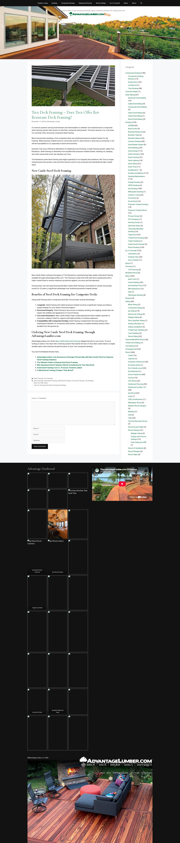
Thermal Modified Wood (134, 339)
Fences (131, 378)
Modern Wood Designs (137, 406)
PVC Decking (133, 219)
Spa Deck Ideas (134, 226)
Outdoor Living (43, 3)
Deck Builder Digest (135, 145)
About (109, 773)
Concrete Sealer (131, 91)
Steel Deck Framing (64, 381)
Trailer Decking (134, 241)
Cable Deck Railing (135, 104)
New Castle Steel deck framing (68, 341)
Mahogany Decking (135, 192)
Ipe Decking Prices (135, 285)
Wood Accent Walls (135, 427)
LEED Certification (135, 399)
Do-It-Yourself (115, 3)
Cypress (131, 359)
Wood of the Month (135, 448)
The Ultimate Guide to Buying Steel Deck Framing (57, 362)
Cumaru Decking (134, 141)
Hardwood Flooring (85, 3)
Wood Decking (133, 247)
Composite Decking (68, 3)
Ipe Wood (132, 393)
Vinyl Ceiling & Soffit (138, 442)
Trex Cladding (133, 333)
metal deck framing (50, 381)
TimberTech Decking (136, 238)
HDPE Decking (133, 185)
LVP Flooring (133, 270)
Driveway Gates (134, 365)
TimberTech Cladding (136, 330)
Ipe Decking (132, 188)
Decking (54, 3)
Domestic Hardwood (136, 362)
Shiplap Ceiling (136, 433)
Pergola (128, 298)
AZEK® (131, 125)
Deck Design (133, 151)
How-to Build (133, 260)
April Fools (132, 279)
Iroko (130, 396)
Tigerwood (132, 235)
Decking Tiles (133, 257)
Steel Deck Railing (135, 116)
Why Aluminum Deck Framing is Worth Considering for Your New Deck (65, 365)
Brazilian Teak (133, 135)
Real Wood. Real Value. (121, 773)
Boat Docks (132, 129)
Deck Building (133, 148)
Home (103, 773)
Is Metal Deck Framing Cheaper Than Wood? (55, 370)
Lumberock (132, 85)
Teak (130, 418)
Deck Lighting (133, 160)
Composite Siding (135, 308)
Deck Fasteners (134, 154)
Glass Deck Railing (135, 113)
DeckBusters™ (133, 170)
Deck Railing (130, 95)
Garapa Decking (134, 182)
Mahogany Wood (134, 403)
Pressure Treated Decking (138, 204)
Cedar (130, 355)
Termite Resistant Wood (137, 421)
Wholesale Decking (135, 295)
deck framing (38, 381)
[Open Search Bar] (141, 3)
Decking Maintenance (136, 176)
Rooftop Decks (134, 222)
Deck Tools (132, 167)
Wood (134, 3)
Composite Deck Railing (137, 107)
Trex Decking (48, 378)
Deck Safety (133, 164)
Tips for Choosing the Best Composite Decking (50, 385)
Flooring (128, 266)
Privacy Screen (134, 216)
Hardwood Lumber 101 (137, 387)
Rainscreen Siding (135, 314)
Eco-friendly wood (135, 368)
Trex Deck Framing (77, 381)
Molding (131, 412)
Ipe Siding (132, 311)
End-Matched (133, 371)
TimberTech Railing (132, 343)
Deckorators (133, 82)
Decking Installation (136, 173)
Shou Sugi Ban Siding (136, 320)
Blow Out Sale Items (41, 383)
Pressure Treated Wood (137, 210)
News (126, 3)
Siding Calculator (134, 324)
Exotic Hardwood (135, 374)
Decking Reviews (146, 773)
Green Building (133, 282)
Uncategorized (131, 349)
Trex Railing (129, 346)
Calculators (132, 254)
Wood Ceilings (101, 3)
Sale (129, 292)
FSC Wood (132, 381)
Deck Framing (38, 378)
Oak (129, 415)
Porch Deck (132, 201)
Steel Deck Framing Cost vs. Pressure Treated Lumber (59, 368)
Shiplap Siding (133, 317)
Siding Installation (135, 327)
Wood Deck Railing (135, 119)
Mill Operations (134, 289)
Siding (127, 301)
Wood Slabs (133, 454)
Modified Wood (131, 273)
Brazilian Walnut (134, 138)
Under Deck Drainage (136, 244)
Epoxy (127, 263)
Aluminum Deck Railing (137, 98)
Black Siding (133, 304)
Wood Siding (133, 336)
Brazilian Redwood (135, 132)
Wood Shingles (134, 451)
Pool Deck (132, 198)
